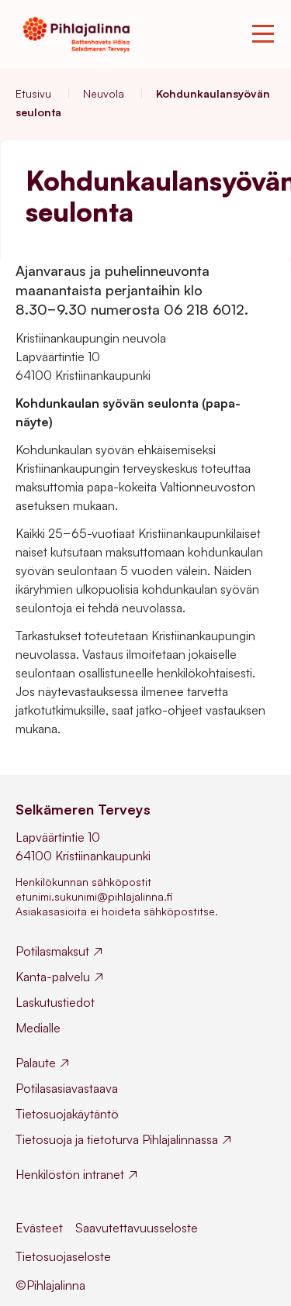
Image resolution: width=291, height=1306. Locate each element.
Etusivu (33, 93)
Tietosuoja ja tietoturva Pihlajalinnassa (117, 1139)
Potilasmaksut (52, 951)
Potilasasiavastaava (67, 1088)
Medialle (38, 1027)
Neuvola (103, 93)
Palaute (36, 1062)
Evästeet (39, 1227)
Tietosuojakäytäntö (67, 1114)
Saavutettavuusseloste (136, 1227)
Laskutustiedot (55, 1002)
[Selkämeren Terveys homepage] (76, 34)
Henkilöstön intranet (70, 1174)
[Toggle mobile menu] (263, 34)
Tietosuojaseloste (63, 1256)
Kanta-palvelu (53, 976)
